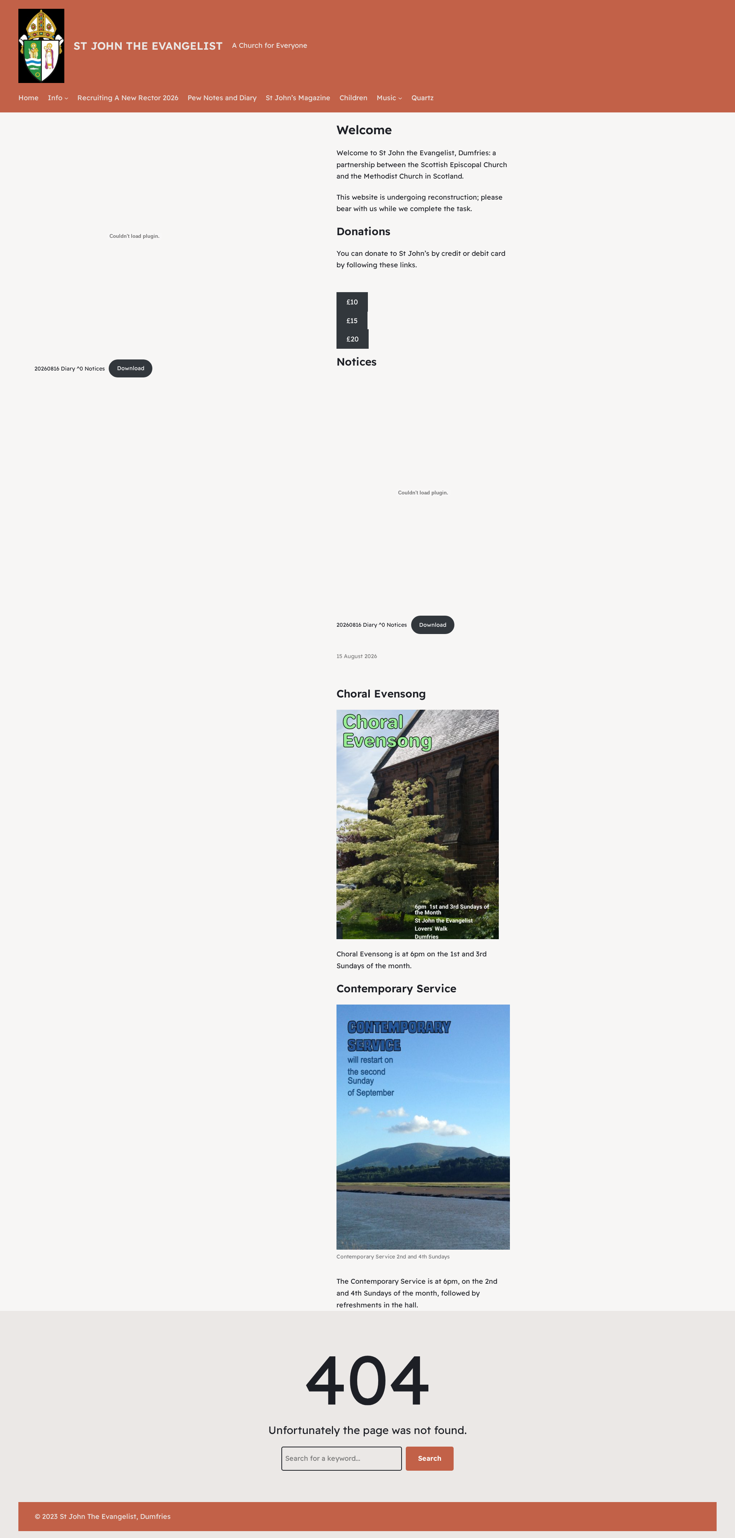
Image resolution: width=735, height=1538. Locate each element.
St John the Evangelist (148, 45)
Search (429, 1458)
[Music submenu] (400, 98)
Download (130, 368)
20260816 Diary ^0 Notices (69, 368)
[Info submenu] (66, 98)
